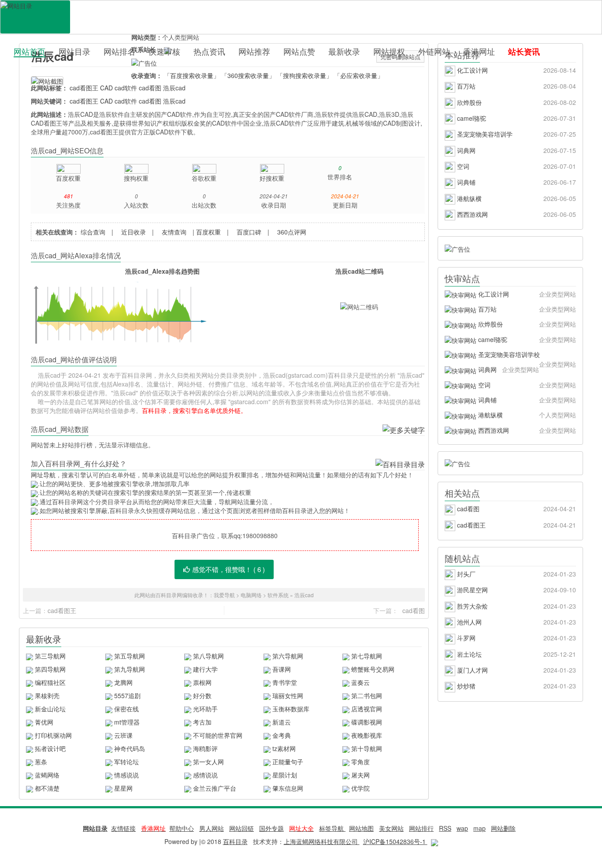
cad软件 (126, 87)
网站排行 (421, 828)
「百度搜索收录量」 (191, 75)
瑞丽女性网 (287, 695)
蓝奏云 (360, 682)
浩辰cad (174, 87)
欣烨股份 (515, 102)
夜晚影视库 (366, 735)
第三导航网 (50, 655)
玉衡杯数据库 (290, 708)
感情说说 (205, 774)
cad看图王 (84, 87)
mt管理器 (127, 722)
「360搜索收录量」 (248, 75)
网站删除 (503, 828)
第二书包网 (366, 695)
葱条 (41, 761)
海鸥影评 (205, 748)
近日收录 (133, 231)
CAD (106, 87)
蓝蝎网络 (47, 774)
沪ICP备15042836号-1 (395, 841)
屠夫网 (360, 774)
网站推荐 (254, 51)
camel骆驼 (515, 118)
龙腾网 (123, 682)
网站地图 (361, 828)
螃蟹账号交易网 (372, 669)
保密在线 (126, 708)
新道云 (281, 722)
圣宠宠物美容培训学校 (526, 356)
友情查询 (174, 231)
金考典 (281, 735)
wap (462, 828)
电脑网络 (251, 595)
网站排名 (119, 51)
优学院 (360, 788)
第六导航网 (287, 655)
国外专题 (271, 828)
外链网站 (434, 51)
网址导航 (43, 474)
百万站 (515, 86)
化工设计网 (515, 70)
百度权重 (208, 231)
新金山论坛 (50, 708)
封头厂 (515, 573)
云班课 (123, 735)
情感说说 (126, 774)
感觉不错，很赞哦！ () (228, 569)
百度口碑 (249, 231)
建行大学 (205, 669)
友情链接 (123, 828)
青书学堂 (284, 682)
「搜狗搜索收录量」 (304, 75)
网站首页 (29, 51)
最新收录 (344, 51)
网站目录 (74, 51)
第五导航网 (129, 655)
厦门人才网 (515, 670)
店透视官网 (366, 708)
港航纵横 (515, 198)
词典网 (515, 150)
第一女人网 (208, 761)
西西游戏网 (515, 214)
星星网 (123, 788)
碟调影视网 (366, 722)
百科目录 (35, 16)
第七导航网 (366, 655)
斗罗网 (515, 637)
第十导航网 (366, 748)
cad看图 (150, 87)
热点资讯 (209, 51)
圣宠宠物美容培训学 (515, 134)
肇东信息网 (287, 788)
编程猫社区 (50, 682)
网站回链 (241, 828)
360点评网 (291, 231)
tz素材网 (284, 748)
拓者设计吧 (50, 748)
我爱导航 (224, 595)
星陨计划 (284, 774)
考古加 (202, 722)
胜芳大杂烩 (515, 606)
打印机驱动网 (53, 735)
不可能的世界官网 (217, 735)
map (479, 828)
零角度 (360, 761)
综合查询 (93, 231)
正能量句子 (287, 761)
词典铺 (515, 182)
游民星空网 (515, 589)
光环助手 (205, 708)
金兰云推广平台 (214, 788)
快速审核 (164, 51)
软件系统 (278, 595)
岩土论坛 (515, 654)
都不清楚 (47, 788)
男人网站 (211, 828)
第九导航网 (129, 669)
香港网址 (479, 51)
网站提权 (389, 51)
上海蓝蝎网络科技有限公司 (322, 841)
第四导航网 (50, 669)
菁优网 (44, 722)
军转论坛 (126, 761)
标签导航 (332, 828)
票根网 (202, 682)
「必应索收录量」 (358, 75)
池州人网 (515, 621)
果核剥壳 (47, 695)
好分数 (202, 695)
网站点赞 (299, 51)
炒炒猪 (515, 685)
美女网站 (391, 828)
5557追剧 (127, 695)
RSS (445, 828)
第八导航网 (208, 655)
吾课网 (281, 669)
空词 (515, 166)
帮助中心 (181, 828)
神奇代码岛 (129, 748)
